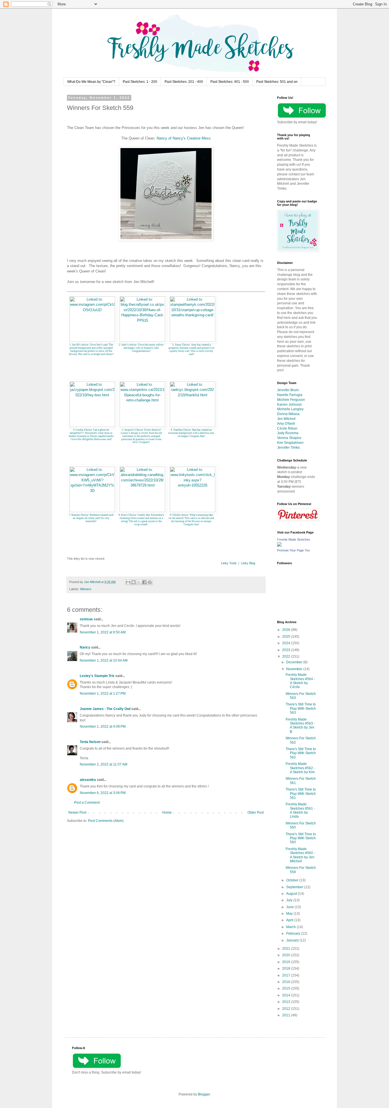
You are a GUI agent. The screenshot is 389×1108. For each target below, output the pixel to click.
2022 (286, 656)
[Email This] (128, 582)
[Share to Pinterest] (150, 582)
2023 (286, 650)
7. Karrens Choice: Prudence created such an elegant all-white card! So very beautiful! (91, 518)
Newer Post (77, 812)
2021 (286, 949)
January (293, 940)
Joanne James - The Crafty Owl (105, 709)
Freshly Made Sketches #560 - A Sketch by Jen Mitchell (300, 855)
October (292, 880)
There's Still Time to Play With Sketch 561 (301, 793)
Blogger (204, 1094)
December (294, 662)
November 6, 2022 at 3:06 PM (103, 793)
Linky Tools (229, 563)
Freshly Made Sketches (293, 539)
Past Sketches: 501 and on (277, 82)
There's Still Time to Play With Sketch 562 (301, 753)
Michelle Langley (290, 409)
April (290, 920)
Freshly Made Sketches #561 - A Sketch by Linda (300, 810)
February (293, 933)
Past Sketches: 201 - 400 (184, 82)
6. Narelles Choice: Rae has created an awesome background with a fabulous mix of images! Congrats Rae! (191, 433)
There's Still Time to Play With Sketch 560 (301, 838)
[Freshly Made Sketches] (279, 545)
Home (167, 812)
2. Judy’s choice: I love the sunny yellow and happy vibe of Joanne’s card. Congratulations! (141, 347)
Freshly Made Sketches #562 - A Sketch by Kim (300, 768)
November (294, 669)
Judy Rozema (287, 433)
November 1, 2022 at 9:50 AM (103, 632)
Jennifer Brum (288, 390)
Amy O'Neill (286, 424)
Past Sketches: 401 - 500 (229, 82)
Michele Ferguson (291, 400)
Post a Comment (87, 803)
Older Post (255, 812)
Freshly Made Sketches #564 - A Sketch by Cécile (300, 681)
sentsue (86, 619)
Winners (85, 589)
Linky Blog (248, 563)
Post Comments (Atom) (106, 821)
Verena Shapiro (289, 438)
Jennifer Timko (288, 448)
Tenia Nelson (90, 742)
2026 (286, 630)
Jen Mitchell (286, 419)
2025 (286, 637)
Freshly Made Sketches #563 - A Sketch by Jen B (300, 725)
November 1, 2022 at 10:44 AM (104, 660)
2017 (286, 975)
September (295, 887)
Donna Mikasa (288, 414)
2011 (286, 1015)
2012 (286, 1009)
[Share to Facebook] (144, 582)
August (292, 894)
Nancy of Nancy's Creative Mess (184, 138)
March (291, 927)
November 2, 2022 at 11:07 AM (103, 764)
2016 (286, 982)
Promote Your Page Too (293, 550)
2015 (286, 988)
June (290, 907)
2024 (286, 643)
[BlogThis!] (133, 582)
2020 (286, 955)
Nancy (85, 647)
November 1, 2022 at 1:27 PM (103, 693)
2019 (286, 962)
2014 (286, 995)
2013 (286, 1002)
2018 (286, 968)
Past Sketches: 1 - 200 (140, 82)
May (290, 914)
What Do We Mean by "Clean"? (91, 82)
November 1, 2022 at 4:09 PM (103, 727)
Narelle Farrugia (289, 395)
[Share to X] (139, 582)
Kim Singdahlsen (290, 443)
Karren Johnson (289, 405)
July (289, 900)
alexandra (88, 780)
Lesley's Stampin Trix (97, 676)
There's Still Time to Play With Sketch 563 (301, 708)
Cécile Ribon (287, 428)
